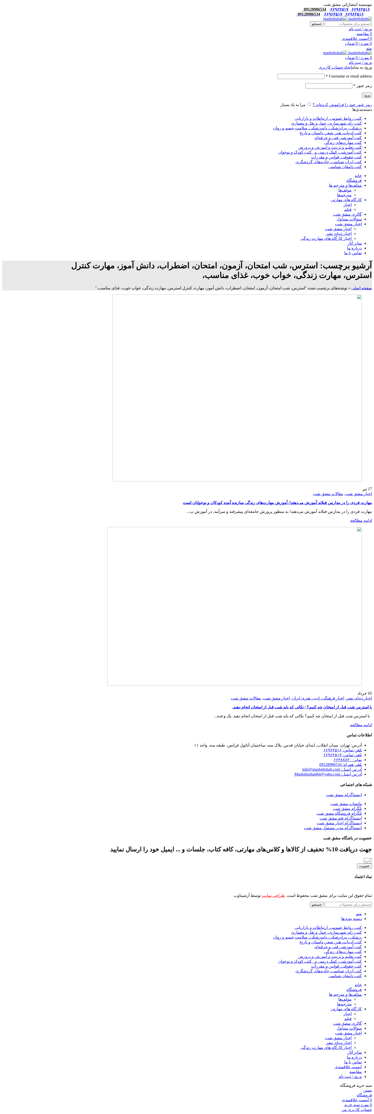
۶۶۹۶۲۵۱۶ (360, 9)
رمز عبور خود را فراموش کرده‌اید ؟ (342, 104)
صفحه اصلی (361, 288)
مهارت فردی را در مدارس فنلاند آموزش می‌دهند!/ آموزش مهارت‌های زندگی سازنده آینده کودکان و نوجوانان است (277, 502)
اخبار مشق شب (338, 229)
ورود (367, 95)
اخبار (347, 204)
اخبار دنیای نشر (339, 233)
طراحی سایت (273, 895)
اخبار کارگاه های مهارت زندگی (326, 238)
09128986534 (314, 9)
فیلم (348, 209)
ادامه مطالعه (361, 520)
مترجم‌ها (344, 195)
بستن (367, 1090)
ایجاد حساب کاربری (335, 67)
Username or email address (349, 76)
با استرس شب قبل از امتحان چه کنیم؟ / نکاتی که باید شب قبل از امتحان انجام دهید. (302, 707)
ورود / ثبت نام (350, 1076)
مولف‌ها (345, 190)
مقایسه (355, 1072)
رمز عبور (362, 85)
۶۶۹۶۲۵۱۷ (339, 9)
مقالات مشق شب (328, 494)
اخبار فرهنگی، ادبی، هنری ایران (318, 698)
